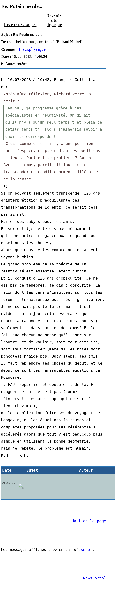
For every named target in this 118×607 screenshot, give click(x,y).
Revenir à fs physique (53, 20)
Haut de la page (89, 521)
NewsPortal (94, 578)
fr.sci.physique (32, 49)
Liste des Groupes (20, 24)
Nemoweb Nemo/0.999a (48, 64)
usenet (85, 549)
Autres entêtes (16, 64)
